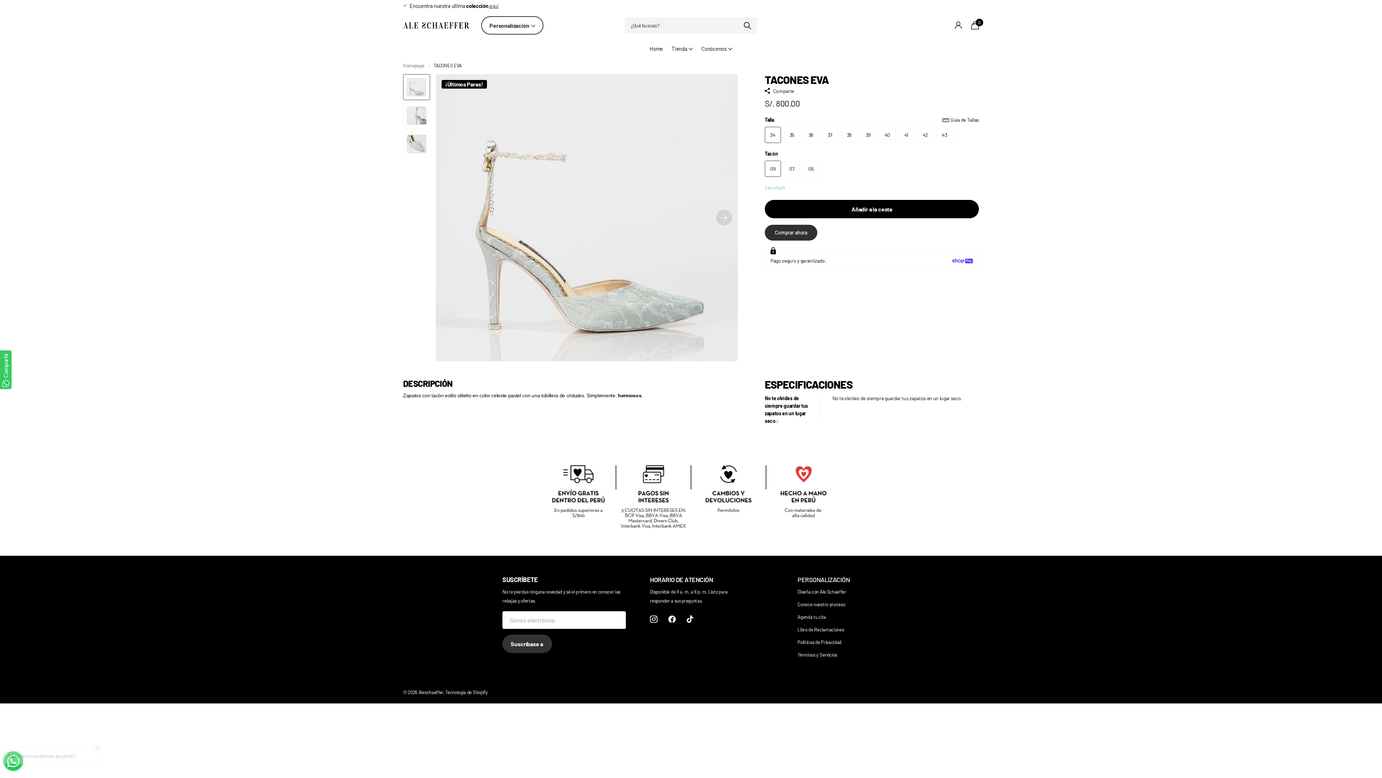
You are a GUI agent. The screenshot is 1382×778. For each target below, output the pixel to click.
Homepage (413, 65)
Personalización (509, 25)
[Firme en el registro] (958, 25)
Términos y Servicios (817, 655)
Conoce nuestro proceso (821, 604)
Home (656, 48)
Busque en (747, 25)
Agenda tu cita (812, 617)
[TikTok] (690, 619)
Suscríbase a (527, 643)
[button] (724, 217)
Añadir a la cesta (872, 209)
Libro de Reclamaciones (821, 629)
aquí (493, 6)
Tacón (771, 154)
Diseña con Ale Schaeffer (822, 592)
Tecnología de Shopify (466, 692)
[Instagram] (654, 619)
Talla (872, 120)
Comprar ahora (791, 232)
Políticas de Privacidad (819, 642)
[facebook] (672, 619)
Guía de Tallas (964, 120)
